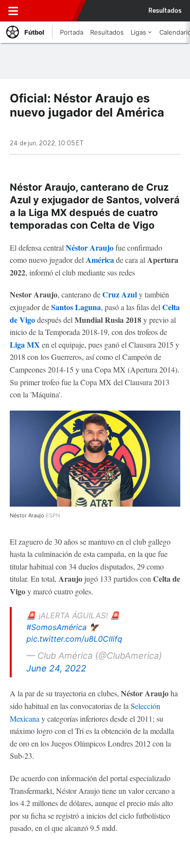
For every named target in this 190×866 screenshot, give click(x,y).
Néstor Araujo (90, 247)
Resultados (165, 10)
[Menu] (13, 10)
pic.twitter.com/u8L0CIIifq (74, 639)
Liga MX (25, 344)
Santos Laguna (76, 307)
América (101, 259)
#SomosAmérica (56, 627)
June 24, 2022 (56, 668)
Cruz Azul (119, 294)
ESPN (50, 10)
